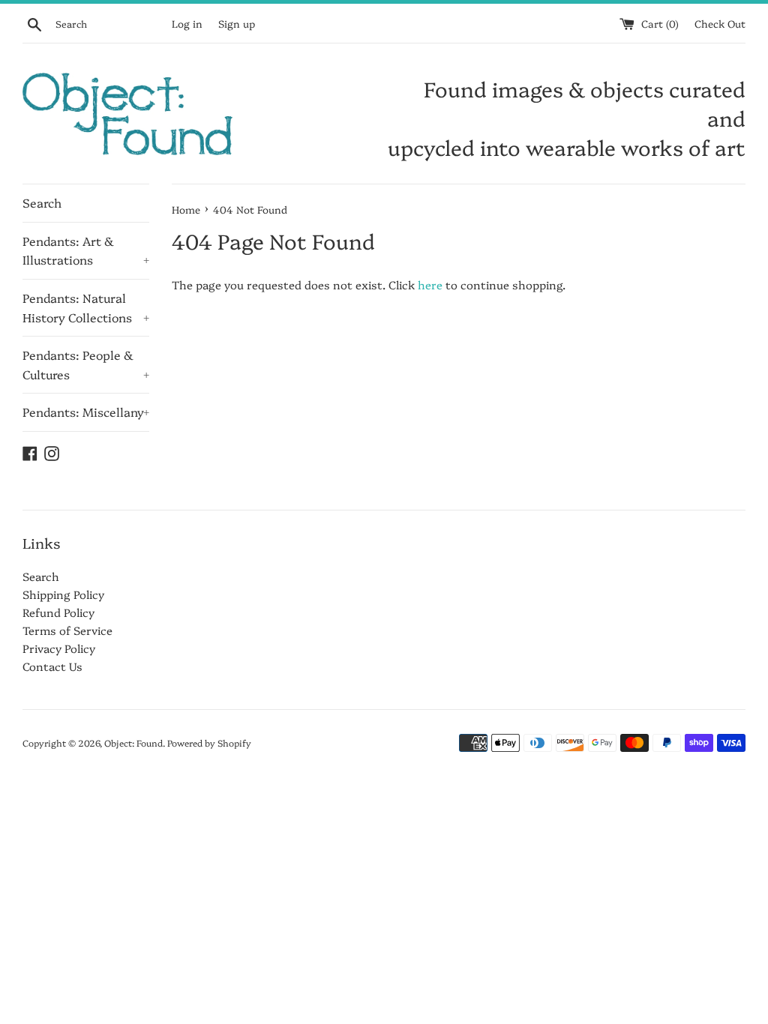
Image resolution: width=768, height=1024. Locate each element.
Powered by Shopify (209, 742)
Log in (187, 23)
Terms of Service (67, 630)
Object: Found (133, 742)
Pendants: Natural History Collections (85, 307)
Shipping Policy (63, 594)
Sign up (236, 23)
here (430, 284)
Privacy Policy (58, 648)
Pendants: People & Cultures (85, 364)
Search (42, 202)
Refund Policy (58, 612)
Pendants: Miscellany (85, 411)
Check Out (720, 23)
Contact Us (52, 666)
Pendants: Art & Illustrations (85, 250)
